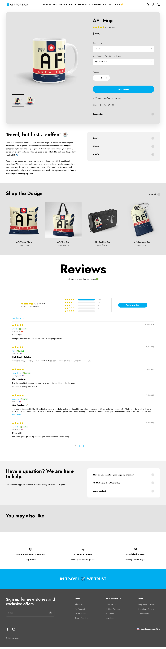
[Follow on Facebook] (7, 629)
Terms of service (81, 618)
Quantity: (96, 72)
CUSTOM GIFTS (96, 4)
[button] (99, 27)
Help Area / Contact (146, 604)
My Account (80, 609)
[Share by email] (113, 105)
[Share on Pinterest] (109, 105)
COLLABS (79, 4)
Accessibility (143, 613)
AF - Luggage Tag (142, 242)
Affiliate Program (113, 609)
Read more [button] (16, 414)
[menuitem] (18, 100)
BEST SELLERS (50, 4)
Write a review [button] (132, 305)
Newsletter (110, 618)
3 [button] (83, 446)
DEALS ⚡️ (118, 4)
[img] (18, 325)
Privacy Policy (80, 613)
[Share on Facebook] (101, 105)
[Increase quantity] (106, 78)
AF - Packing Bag (102, 242)
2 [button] (79, 446)
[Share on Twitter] (105, 105)
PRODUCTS (64, 4)
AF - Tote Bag (63, 242)
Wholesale (110, 613)
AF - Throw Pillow (24, 242)
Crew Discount (112, 604)
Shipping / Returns (146, 609)
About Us (79, 604)
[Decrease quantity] (96, 78)
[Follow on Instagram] (13, 629)
